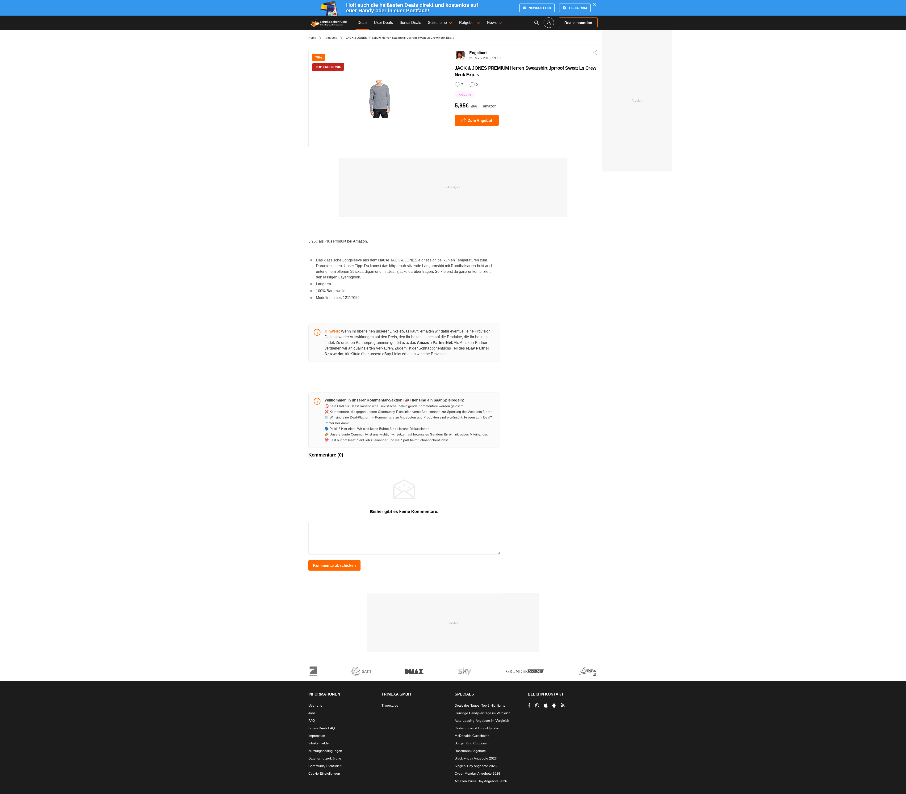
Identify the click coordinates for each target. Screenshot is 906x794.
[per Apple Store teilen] (546, 705)
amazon (489, 106)
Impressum (316, 736)
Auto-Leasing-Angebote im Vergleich (482, 720)
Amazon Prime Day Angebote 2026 (481, 781)
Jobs (311, 713)
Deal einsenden (578, 23)
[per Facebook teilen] (529, 705)
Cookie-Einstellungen (324, 773)
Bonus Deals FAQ (321, 728)
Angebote (331, 37)
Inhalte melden (319, 743)
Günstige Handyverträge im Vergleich (482, 713)
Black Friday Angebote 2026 (476, 758)
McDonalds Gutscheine (472, 736)
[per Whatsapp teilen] (537, 705)
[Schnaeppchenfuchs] (328, 23)
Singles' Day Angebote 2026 (476, 766)
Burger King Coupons (471, 743)
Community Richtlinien (325, 766)
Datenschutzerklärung (324, 758)
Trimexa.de (390, 705)
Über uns (315, 705)
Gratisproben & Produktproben (477, 728)
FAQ (311, 720)
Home (312, 37)
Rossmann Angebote (470, 751)
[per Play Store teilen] (554, 705)
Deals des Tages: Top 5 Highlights (480, 705)
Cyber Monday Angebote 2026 (477, 773)
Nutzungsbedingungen (325, 751)
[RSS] (563, 705)
